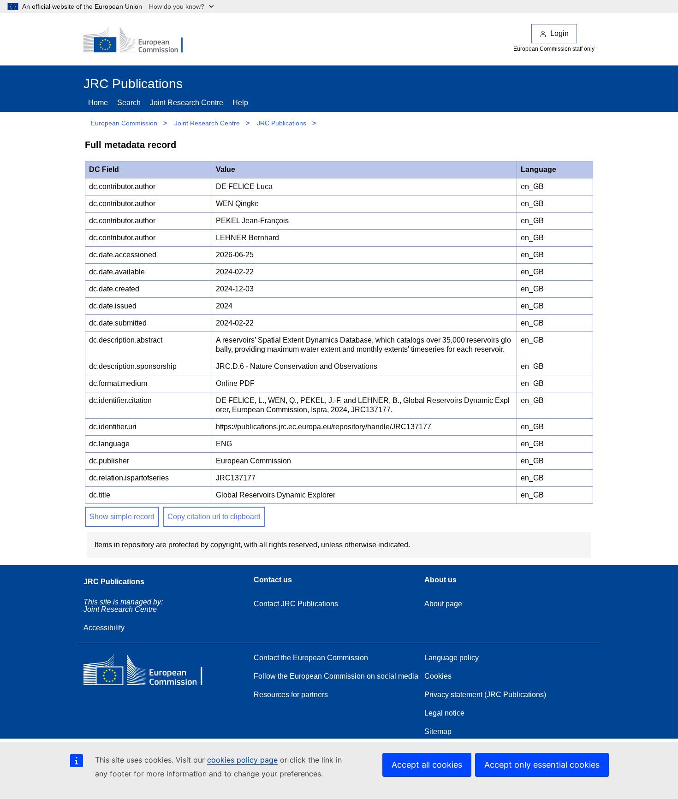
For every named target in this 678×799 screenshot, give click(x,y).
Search (129, 103)
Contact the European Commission (311, 658)
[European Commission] (139, 40)
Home (98, 103)
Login (559, 33)
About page (443, 604)
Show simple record (122, 517)
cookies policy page (242, 759)
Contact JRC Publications (296, 604)
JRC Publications (281, 123)
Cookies (438, 676)
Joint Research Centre (186, 103)
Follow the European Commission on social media (336, 676)
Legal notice (444, 713)
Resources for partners (291, 694)
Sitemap (438, 731)
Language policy (451, 658)
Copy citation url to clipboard (214, 517)
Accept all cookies (427, 764)
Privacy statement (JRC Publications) (485, 694)
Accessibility (104, 628)
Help (240, 103)
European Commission (124, 123)
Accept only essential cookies (542, 764)
